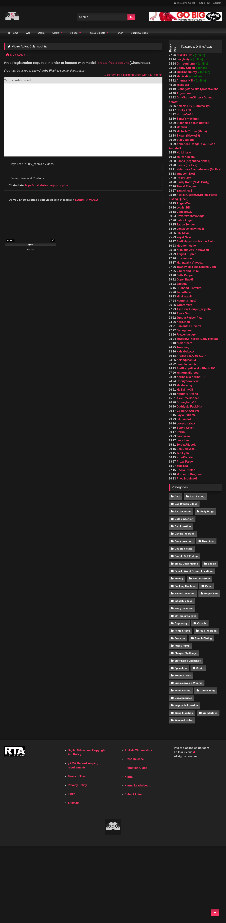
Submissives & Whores (188, 682)
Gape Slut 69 (185, 279)
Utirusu (181, 431)
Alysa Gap (183, 313)
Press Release (134, 759)
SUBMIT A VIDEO (86, 199)
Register (216, 2)
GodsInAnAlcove (188, 410)
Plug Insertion (208, 630)
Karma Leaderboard (137, 785)
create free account (113, 63)
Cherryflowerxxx (187, 381)
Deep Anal (208, 541)
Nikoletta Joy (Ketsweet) (192, 249)
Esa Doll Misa (185, 448)
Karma (128, 776)
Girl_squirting (185, 63)
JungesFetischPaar (189, 317)
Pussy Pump (182, 645)
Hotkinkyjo (183, 152)
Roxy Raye (183, 177)
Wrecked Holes (184, 720)
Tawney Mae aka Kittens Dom (196, 266)
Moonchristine (186, 245)
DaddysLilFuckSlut (189, 406)
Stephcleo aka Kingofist (192, 122)
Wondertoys (210, 712)
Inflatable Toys (183, 600)
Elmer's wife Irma (187, 118)
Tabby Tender (185, 224)
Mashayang (184, 385)
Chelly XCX (184, 110)
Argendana (183, 93)
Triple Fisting (183, 690)
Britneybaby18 (186, 402)
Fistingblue (184, 330)
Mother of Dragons (189, 474)
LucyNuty (183, 59)
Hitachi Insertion (185, 593)
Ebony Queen (186, 67)
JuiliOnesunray (187, 72)
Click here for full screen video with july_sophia (133, 74)
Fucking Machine (185, 586)
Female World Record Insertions (194, 571)
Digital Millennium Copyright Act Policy (87, 752)
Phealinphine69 (186, 478)
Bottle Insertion (184, 518)
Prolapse (180, 638)
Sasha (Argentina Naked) (193, 160)
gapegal (181, 283)
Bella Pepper (185, 275)
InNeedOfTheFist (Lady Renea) (197, 338)
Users (41, 32)
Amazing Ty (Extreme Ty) (193, 105)
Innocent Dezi (185, 173)
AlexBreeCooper (187, 398)
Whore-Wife (184, 304)
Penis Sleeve (182, 630)
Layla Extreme (186, 415)
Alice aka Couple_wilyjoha (194, 309)
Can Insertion (183, 526)
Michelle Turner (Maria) (191, 131)
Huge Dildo (211, 593)
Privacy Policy (77, 785)
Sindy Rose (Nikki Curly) (192, 182)
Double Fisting (183, 548)
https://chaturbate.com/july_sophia (46, 185)
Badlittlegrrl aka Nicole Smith (195, 241)
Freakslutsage (186, 334)
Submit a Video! (139, 32)
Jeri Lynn (182, 453)
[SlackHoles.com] (12, 17)
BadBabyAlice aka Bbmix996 (195, 368)
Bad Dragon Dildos (186, 503)
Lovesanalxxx (185, 423)
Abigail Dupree (186, 254)
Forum (119, 32)
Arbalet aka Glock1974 (191, 355)
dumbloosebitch (187, 364)
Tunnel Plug (207, 690)
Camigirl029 (184, 211)
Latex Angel (184, 220)
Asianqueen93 (186, 359)
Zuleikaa (182, 465)
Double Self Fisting (186, 556)
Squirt (200, 668)
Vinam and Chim (187, 271)
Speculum (181, 668)
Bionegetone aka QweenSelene (197, 89)
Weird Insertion (184, 712)
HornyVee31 (184, 114)
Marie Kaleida (185, 156)
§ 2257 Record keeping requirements (83, 765)
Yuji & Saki (183, 237)
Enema (212, 563)
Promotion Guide (135, 767)
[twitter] (194, 752)
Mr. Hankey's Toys (185, 615)
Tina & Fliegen (186, 186)
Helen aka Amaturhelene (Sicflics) (198, 169)
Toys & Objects (96, 32)
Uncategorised (183, 697)
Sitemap (73, 802)
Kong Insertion (184, 608)
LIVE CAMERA (19, 54)
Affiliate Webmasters (138, 750)
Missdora (182, 84)
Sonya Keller (185, 427)
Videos (74, 32)
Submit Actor (133, 794)
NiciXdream (184, 343)
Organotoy (181, 623)
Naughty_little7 (186, 300)
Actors (55, 32)
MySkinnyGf (184, 389)
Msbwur (181, 127)
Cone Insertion (183, 541)
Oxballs (201, 623)
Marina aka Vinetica (189, 262)
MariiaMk (182, 76)
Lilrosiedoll (183, 419)
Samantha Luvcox (188, 326)
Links (71, 793)
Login (202, 2)
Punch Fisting (203, 638)
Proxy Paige (184, 461)
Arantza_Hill (184, 80)
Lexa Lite (182, 440)
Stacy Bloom (185, 139)
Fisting (179, 578)
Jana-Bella (183, 292)
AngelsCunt (184, 203)
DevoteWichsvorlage (190, 216)
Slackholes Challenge (188, 660)
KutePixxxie (184, 457)
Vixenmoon (184, 258)
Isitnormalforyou (187, 372)
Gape (208, 586)
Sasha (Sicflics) (186, 165)
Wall (28, 32)
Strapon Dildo (183, 675)
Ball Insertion (183, 511)
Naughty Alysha (187, 393)
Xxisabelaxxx (185, 351)
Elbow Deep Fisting (186, 563)
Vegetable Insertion (186, 705)
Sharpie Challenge (186, 653)
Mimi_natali (184, 296)
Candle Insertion (185, 533)
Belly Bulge (207, 511)
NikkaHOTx (184, 55)
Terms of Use (76, 776)
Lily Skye (182, 232)
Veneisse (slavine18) (190, 228)
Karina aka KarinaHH (190, 376)
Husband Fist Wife (188, 287)
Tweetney (182, 347)
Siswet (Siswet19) (188, 135)
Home (14, 32)
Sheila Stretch (185, 470)
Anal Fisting (197, 496)
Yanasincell (184, 190)
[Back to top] (215, 912)
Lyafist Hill (183, 207)
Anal (177, 496)
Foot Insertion (201, 578)
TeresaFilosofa (186, 444)
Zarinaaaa (183, 436)
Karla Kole (183, 321)
